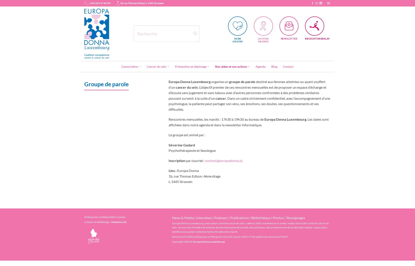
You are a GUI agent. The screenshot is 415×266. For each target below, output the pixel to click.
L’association (129, 66)
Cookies (120, 217)
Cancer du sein (156, 66)
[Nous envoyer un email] (328, 3)
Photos (278, 218)
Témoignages (295, 218)
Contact (288, 66)
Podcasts (221, 218)
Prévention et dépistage (191, 66)
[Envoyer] (195, 33)
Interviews (204, 218)
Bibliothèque (260, 218)
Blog (274, 66)
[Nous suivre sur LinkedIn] (320, 3)
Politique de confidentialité (99, 217)
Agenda (260, 66)
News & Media (183, 218)
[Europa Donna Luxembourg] (105, 34)
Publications (239, 218)
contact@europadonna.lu (224, 161)
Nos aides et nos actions (231, 66)
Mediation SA (119, 222)
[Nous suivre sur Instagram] (316, 3)
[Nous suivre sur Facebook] (312, 3)
